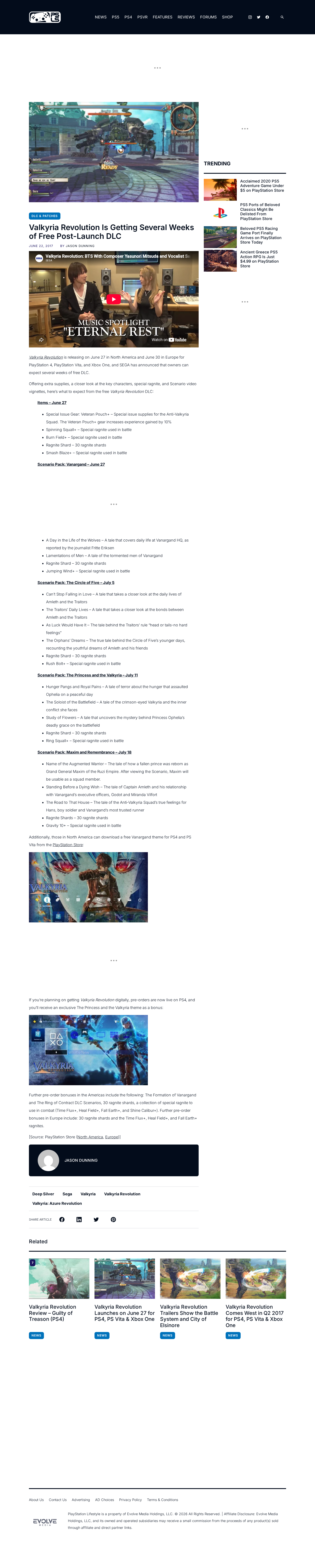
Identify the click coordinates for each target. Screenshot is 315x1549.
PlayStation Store (68, 845)
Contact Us (58, 1500)
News (101, 17)
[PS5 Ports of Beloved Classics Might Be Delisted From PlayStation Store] (220, 213)
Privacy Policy (130, 1500)
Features (162, 17)
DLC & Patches (45, 216)
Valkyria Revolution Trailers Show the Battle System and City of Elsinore (189, 1316)
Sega (67, 1194)
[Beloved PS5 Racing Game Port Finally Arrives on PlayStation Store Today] (220, 237)
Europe (111, 1137)
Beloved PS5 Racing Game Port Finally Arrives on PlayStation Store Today (261, 235)
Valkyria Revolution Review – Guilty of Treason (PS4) (52, 1313)
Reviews (186, 17)
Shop (227, 17)
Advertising (81, 1500)
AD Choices (104, 1500)
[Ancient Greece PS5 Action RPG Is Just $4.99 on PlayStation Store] (220, 261)
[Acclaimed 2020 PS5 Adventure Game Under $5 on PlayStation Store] (220, 190)
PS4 (128, 17)
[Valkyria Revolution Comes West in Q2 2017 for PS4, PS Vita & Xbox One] (256, 1279)
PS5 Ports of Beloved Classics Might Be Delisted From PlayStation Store (260, 211)
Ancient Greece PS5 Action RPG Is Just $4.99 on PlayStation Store (259, 259)
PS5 (115, 17)
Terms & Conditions (162, 1500)
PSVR (142, 17)
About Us (36, 1500)
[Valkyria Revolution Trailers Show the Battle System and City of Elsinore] (190, 1279)
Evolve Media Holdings (145, 1514)
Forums (208, 17)
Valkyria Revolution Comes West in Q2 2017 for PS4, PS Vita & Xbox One (255, 1316)
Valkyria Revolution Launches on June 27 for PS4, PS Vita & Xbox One (124, 1313)
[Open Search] (282, 17)
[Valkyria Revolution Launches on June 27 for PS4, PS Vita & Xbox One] (124, 1279)
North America (90, 1137)
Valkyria (88, 1194)
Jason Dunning (80, 246)
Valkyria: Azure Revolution (57, 1203)
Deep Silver (43, 1194)
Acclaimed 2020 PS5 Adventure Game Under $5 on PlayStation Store (262, 186)
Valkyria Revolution (46, 357)
